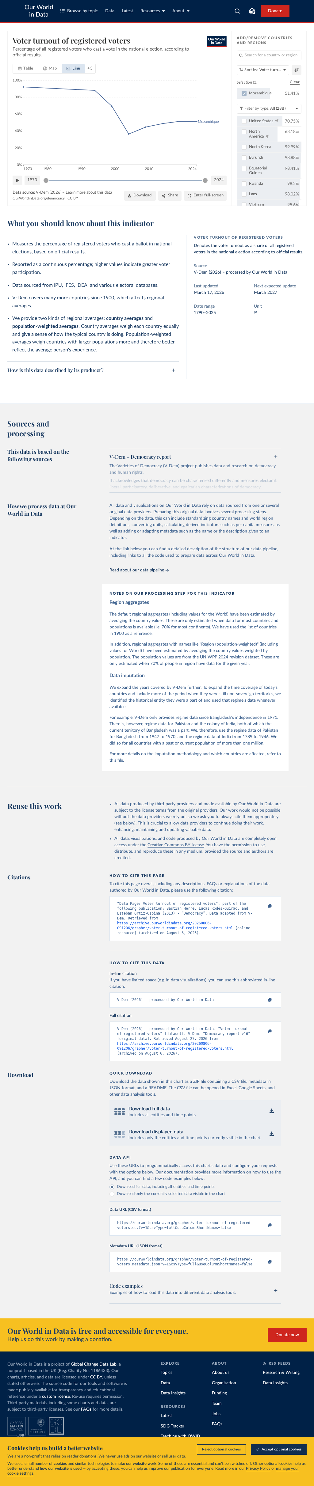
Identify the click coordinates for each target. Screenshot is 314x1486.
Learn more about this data (89, 193)
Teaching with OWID (180, 1436)
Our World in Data (39, 11)
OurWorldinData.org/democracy (39, 198)
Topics (166, 1372)
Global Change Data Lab (94, 1364)
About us (220, 1372)
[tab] (25, 68)
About (178, 11)
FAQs (86, 1409)
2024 (219, 180)
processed (235, 272)
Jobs (216, 1414)
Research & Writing (281, 1372)
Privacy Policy (258, 1469)
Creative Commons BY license (175, 845)
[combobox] (237, 11)
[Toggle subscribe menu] (252, 11)
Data (109, 11)
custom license (56, 1396)
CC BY (72, 198)
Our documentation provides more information (200, 1172)
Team (217, 1403)
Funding (219, 1393)
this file (116, 760)
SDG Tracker (172, 1426)
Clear (295, 82)
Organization (224, 1383)
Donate (275, 11)
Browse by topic (82, 11)
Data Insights (173, 1393)
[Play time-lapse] (17, 180)
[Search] (237, 11)
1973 (32, 180)
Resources (150, 11)
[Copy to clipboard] (264, 906)
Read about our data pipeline (136, 570)
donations (88, 1456)
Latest (127, 11)
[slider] (46, 180)
